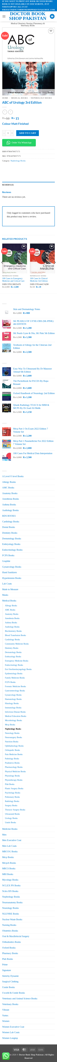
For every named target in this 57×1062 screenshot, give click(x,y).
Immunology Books (13, 707)
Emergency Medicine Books (16, 661)
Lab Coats (7, 583)
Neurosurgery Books (13, 737)
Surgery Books (11, 805)
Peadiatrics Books (12, 763)
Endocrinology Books (12, 550)
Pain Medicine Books (14, 754)
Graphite (6, 561)
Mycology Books (10, 880)
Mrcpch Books (9, 863)
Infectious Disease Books (15, 712)
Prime (5, 964)
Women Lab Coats (10, 1032)
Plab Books (9, 784)
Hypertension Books (11, 578)
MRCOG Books (10, 851)
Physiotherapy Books (13, 780)
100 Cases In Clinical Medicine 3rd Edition (39, 279)
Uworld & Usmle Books (13, 993)
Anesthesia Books (10, 499)
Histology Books (12, 703)
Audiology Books (10, 510)
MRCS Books (8, 868)
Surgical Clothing (10, 981)
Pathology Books (12, 758)
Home (5, 98)
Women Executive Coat (13, 1027)
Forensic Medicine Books (15, 686)
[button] (4, 16)
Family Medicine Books (15, 678)
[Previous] (2, 268)
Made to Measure (10, 589)
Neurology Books (12, 733)
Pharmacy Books (10, 953)
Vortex (5, 1015)
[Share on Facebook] (10, 167)
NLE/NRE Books (10, 913)
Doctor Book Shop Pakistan (27, 16)
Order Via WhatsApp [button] (21, 142)
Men (4, 834)
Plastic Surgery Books (14, 788)
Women (5, 1021)
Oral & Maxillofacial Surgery (15, 936)
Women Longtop (10, 1038)
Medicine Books (9, 829)
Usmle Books (10, 822)
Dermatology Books (13, 652)
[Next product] (4, 112)
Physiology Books (12, 776)
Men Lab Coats (9, 846)
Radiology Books (12, 801)
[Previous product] (10, 112)
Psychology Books (12, 793)
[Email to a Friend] (20, 167)
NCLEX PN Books (11, 885)
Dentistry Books (9, 533)
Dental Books (8, 527)
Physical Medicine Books (15, 771)
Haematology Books (13, 699)
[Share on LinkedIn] (31, 167)
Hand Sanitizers (9, 572)
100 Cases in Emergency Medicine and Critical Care (13, 279)
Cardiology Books (10, 521)
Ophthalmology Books (14, 746)
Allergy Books (9, 482)
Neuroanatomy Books (12, 902)
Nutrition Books (11, 741)
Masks (5, 595)
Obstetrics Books (10, 930)
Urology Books (11, 818)
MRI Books (7, 874)
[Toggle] (53, 533)
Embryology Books (11, 544)
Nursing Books (9, 925)
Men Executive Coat (11, 840)
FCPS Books (8, 555)
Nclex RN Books (10, 891)
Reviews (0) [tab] (8, 185)
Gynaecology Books (11, 567)
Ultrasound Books (12, 814)
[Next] (54, 268)
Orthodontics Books (11, 942)
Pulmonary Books (12, 797)
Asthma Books (9, 504)
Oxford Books (8, 947)
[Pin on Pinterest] (26, 167)
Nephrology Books (41, 98)
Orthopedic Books (12, 750)
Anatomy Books (9, 493)
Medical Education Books (15, 716)
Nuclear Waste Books (12, 919)
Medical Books (19, 98)
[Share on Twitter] (15, 167)
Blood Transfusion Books (15, 635)
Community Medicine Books (17, 644)
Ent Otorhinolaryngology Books (18, 669)
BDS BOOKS (9, 516)
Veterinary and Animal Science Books (19, 998)
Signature (6, 970)
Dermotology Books (11, 538)
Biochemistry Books (13, 631)
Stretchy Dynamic (10, 976)
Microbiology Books (13, 720)
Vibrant (5, 1010)
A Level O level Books (13, 476)
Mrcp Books (10, 724)
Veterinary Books (10, 1004)
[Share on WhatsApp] (4, 167)
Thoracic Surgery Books (15, 810)
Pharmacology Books (14, 767)
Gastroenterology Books (15, 690)
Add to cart (27, 133)
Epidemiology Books (13, 673)
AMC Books (8, 487)
